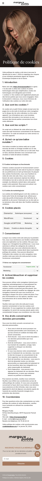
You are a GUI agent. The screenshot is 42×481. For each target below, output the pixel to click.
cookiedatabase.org (9, 426)
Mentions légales (18, 477)
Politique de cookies (7, 477)
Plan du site (27, 477)
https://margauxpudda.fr (22, 86)
